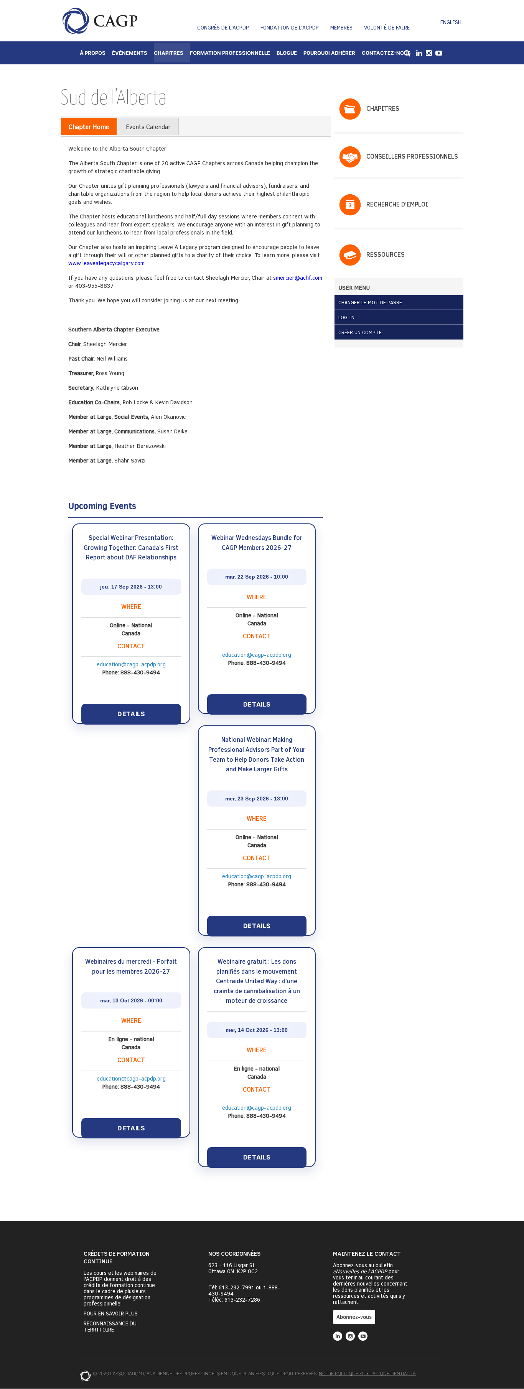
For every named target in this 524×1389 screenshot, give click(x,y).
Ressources (385, 254)
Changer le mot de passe (370, 302)
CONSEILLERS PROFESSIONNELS (412, 156)
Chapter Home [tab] (89, 127)
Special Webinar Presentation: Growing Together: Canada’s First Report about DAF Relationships (131, 547)
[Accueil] (100, 21)
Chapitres (168, 53)
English (450, 22)
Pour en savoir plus (111, 1313)
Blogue (287, 53)
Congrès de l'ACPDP (223, 27)
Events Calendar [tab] (148, 127)
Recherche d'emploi (397, 204)
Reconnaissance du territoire (110, 1326)
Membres (341, 27)
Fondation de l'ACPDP (289, 27)
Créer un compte (360, 332)
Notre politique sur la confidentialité (367, 1373)
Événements (129, 53)
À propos (92, 53)
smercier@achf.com (297, 277)
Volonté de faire (387, 27)
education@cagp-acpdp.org (131, 664)
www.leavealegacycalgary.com (106, 263)
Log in (346, 317)
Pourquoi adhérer (329, 53)
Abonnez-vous (354, 1316)
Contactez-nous (386, 53)
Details (131, 714)
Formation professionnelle (230, 53)
